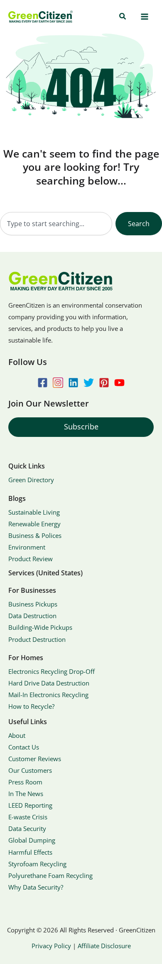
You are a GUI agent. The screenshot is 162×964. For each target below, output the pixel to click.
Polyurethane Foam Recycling (50, 875)
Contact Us (23, 747)
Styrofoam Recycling (37, 864)
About (16, 735)
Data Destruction (32, 615)
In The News (25, 793)
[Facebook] (42, 382)
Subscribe (81, 426)
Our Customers (30, 770)
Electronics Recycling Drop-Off (51, 671)
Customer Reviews (34, 758)
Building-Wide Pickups (40, 627)
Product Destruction (37, 639)
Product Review (30, 559)
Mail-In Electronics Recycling (48, 694)
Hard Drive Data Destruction (48, 683)
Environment (26, 547)
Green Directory (31, 480)
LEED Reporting (30, 805)
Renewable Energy (34, 524)
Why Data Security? (35, 887)
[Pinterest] (104, 382)
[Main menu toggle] (144, 16)
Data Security (27, 828)
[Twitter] (88, 382)
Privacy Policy (51, 946)
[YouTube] (119, 382)
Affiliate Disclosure (104, 946)
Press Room (25, 782)
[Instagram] (58, 382)
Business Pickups (32, 604)
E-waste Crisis (27, 817)
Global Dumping (31, 840)
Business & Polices (34, 535)
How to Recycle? (31, 706)
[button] (123, 16)
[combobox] (56, 223)
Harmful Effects (30, 852)
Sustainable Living (34, 512)
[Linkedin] (73, 382)
